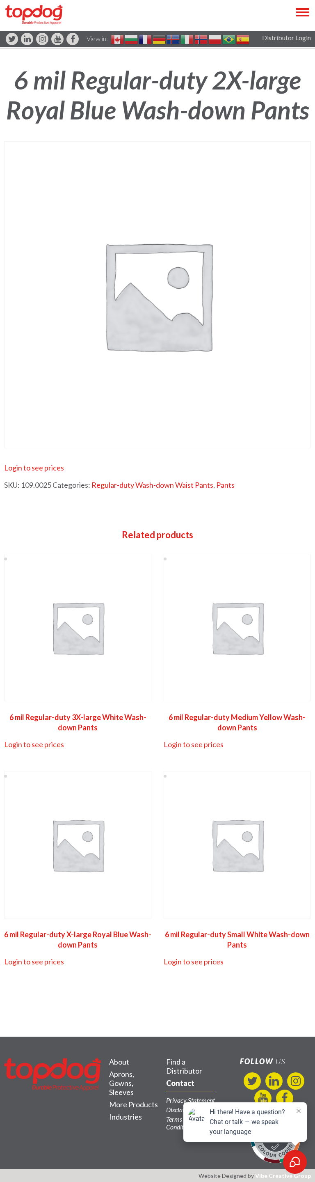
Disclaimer (180, 1109)
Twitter (12, 39)
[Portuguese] (229, 38)
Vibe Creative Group (283, 1175)
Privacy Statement (190, 1100)
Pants (225, 484)
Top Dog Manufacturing (34, 14)
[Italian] (187, 38)
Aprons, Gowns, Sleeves (121, 1083)
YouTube (57, 39)
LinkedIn (27, 39)
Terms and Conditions (180, 1123)
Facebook (72, 39)
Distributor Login (286, 37)
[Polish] (215, 38)
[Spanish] (243, 38)
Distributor (184, 1066)
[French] (146, 38)
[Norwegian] (201, 38)
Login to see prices (34, 467)
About (119, 1061)
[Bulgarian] (132, 38)
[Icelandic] (173, 38)
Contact (180, 1083)
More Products (133, 1104)
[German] (160, 38)
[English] (118, 38)
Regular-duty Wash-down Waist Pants (152, 484)
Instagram (42, 39)
